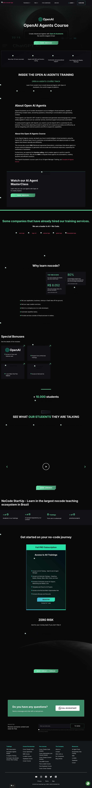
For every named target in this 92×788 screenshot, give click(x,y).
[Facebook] (46, 777)
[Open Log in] (73, 3)
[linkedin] (56, 777)
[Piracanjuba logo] (70, 237)
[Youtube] (36, 777)
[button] (7, 467)
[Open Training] (29, 3)
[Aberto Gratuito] (37, 3)
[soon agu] (21, 237)
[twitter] (51, 777)
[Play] (46, 467)
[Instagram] (41, 777)
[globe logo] (58, 237)
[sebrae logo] (46, 237)
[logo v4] (33, 237)
